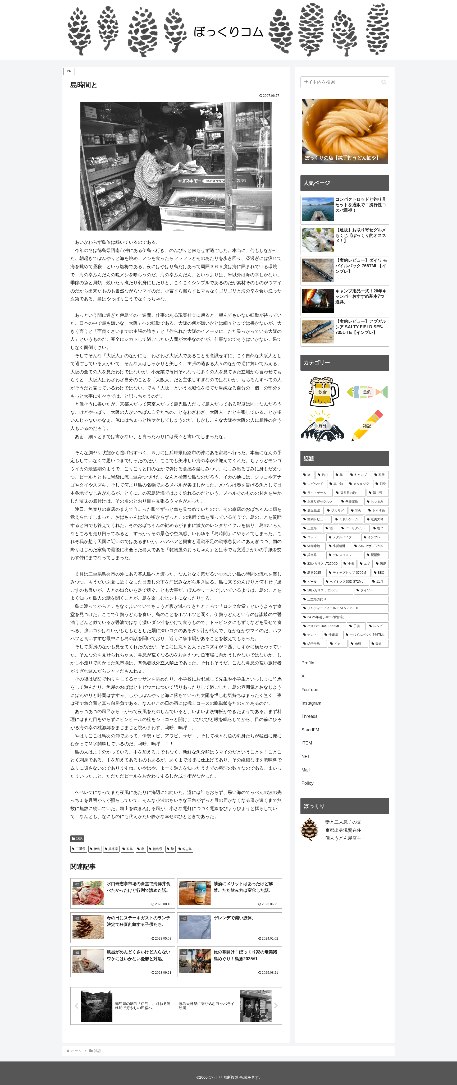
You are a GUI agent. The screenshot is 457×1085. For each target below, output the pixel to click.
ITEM (306, 743)
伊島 (97, 849)
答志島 (187, 849)
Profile (307, 662)
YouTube (309, 689)
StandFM (310, 729)
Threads (309, 716)
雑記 (79, 838)
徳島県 (157, 849)
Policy (307, 783)
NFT (305, 756)
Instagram (311, 703)
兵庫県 (113, 849)
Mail (305, 770)
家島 (129, 849)
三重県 (80, 849)
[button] (384, 82)
